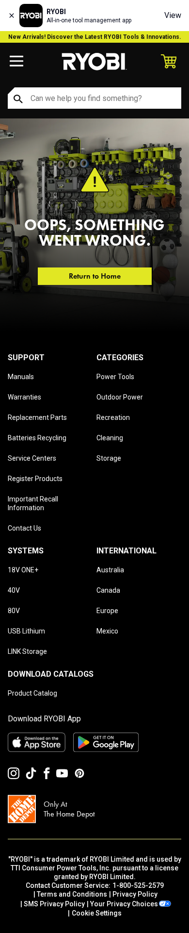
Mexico (107, 631)
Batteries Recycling (37, 438)
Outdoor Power (119, 397)
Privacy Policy (135, 894)
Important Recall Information (33, 503)
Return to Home (95, 276)
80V (14, 611)
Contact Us (24, 528)
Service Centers (32, 458)
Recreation (113, 417)
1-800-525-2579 (138, 885)
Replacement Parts (37, 417)
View (172, 15)
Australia (110, 570)
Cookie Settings (97, 913)
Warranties (24, 397)
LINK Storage (27, 651)
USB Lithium (26, 631)
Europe (107, 611)
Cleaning (109, 438)
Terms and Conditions (72, 894)
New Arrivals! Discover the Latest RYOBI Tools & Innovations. (94, 36)
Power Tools (115, 377)
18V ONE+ (23, 570)
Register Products (35, 479)
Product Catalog (32, 693)
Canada (108, 590)
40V (14, 590)
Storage (108, 458)
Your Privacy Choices (124, 904)
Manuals (21, 377)
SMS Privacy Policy (54, 904)
